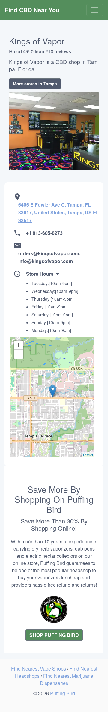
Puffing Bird (62, 693)
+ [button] (19, 345)
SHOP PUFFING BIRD (54, 634)
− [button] (19, 354)
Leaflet (88, 454)
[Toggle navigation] (94, 10)
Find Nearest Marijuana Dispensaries (66, 679)
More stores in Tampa (35, 84)
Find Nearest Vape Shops (39, 668)
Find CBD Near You (32, 9)
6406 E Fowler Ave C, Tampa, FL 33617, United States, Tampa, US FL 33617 (58, 212)
